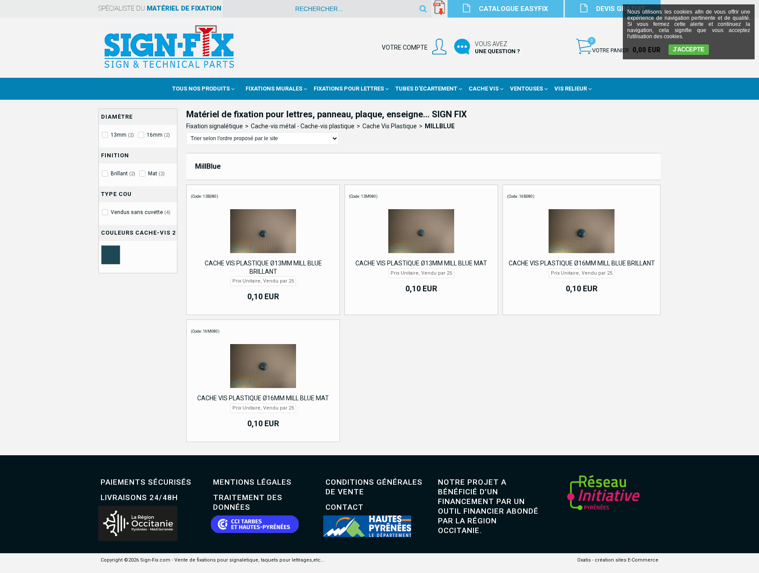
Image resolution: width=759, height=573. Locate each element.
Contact (344, 507)
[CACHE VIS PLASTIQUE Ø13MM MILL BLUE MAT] (421, 255)
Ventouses (526, 88)
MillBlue (440, 126)
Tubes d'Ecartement (426, 88)
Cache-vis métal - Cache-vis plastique (302, 126)
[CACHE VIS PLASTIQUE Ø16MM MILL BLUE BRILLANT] (581, 255)
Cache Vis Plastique (389, 126)
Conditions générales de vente (374, 487)
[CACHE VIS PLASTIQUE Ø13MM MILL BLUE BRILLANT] (263, 255)
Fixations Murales (274, 88)
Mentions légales (252, 482)
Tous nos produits (201, 88)
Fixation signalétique (214, 126)
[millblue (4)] (110, 255)
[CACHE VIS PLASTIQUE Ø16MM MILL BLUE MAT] (263, 390)
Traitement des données (247, 502)
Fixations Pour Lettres (349, 88)
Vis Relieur (570, 88)
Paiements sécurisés (146, 482)
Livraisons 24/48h (139, 497)
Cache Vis (484, 88)
